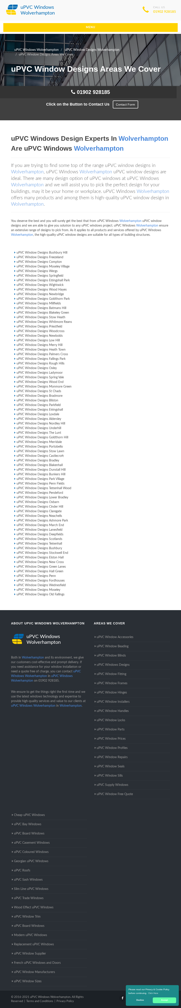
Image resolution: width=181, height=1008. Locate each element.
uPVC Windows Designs (113, 664)
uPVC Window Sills (110, 775)
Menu (90, 27)
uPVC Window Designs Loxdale (38, 414)
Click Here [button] (153, 993)
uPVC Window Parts (110, 729)
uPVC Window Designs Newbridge (40, 294)
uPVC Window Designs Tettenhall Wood (44, 488)
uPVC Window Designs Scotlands (39, 539)
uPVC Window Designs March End (40, 525)
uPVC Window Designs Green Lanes (41, 566)
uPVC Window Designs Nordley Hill (41, 423)
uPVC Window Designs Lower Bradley (42, 497)
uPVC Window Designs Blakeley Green (43, 312)
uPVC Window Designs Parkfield (39, 405)
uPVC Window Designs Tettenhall (39, 543)
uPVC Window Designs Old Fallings (40, 594)
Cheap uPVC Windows (29, 815)
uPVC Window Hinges (112, 692)
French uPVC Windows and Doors (37, 962)
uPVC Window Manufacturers (34, 972)
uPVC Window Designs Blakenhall (40, 465)
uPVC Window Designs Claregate (39, 511)
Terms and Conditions (39, 1001)
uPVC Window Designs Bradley (38, 460)
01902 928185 (164, 11)
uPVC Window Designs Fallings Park (41, 358)
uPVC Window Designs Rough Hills (40, 363)
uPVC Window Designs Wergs (37, 271)
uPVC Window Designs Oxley (37, 368)
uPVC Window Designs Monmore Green (44, 386)
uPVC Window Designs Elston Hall (40, 557)
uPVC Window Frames (112, 683)
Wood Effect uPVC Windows (33, 907)
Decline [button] (140, 1000)
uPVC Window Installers (113, 701)
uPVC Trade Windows (28, 898)
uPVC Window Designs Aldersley (39, 419)
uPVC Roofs (22, 870)
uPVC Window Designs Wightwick (40, 285)
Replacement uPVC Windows (34, 944)
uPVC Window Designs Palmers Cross (42, 354)
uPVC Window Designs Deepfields (40, 534)
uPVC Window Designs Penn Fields (40, 483)
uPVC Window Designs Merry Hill (39, 345)
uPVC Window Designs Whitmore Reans (44, 322)
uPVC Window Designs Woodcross (40, 331)
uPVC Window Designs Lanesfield (39, 529)
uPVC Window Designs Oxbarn (38, 502)
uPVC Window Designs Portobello (40, 446)
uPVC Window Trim (27, 916)
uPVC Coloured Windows (31, 852)
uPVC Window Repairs (112, 757)
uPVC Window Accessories (115, 637)
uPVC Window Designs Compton (39, 261)
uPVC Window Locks (111, 720)
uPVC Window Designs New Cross (40, 562)
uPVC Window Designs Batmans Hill (41, 308)
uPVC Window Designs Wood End (40, 382)
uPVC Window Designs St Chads (39, 391)
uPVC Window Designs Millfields (39, 303)
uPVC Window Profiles (112, 748)
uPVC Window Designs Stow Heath (41, 317)
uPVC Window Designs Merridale (39, 442)
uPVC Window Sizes (27, 981)
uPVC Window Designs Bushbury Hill (42, 252)
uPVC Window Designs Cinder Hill (40, 506)
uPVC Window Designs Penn (36, 576)
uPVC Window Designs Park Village (40, 479)
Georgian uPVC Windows (31, 861)
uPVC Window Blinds (111, 655)
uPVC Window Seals (110, 766)
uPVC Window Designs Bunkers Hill (41, 474)
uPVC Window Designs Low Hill (38, 340)
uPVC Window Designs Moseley (38, 589)
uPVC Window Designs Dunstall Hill (41, 469)
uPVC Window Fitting (111, 674)
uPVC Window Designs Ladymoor (40, 372)
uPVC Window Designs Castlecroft (40, 455)
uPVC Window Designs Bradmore (39, 395)
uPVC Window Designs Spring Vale (40, 377)
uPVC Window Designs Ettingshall (40, 409)
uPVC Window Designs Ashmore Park (42, 520)
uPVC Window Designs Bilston (37, 400)
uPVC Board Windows (29, 833)
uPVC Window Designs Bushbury (39, 548)
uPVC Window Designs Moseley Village (43, 266)
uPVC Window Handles (113, 711)
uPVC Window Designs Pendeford (40, 492)
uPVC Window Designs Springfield (40, 275)
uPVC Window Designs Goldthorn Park (43, 298)
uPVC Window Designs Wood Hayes (42, 289)
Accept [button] (164, 1000)
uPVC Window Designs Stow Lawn (40, 451)
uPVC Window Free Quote (115, 794)
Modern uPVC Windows (30, 935)
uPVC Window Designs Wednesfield (41, 585)
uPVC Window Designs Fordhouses (41, 580)
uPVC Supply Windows (112, 785)
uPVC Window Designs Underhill (39, 428)
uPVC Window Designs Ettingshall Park (43, 280)
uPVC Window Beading (112, 646)
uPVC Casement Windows (32, 842)
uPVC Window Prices (111, 738)
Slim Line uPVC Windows (31, 889)
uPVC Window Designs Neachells (39, 516)
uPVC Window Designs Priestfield (39, 326)
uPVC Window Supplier (30, 953)
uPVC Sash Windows (28, 879)
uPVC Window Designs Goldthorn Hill (42, 437)
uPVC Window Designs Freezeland (40, 257)
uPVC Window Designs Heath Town (41, 349)
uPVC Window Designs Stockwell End (42, 552)
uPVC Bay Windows (27, 824)
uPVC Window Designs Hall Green (40, 571)
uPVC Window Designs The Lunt (39, 432)
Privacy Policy (65, 1001)
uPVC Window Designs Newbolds (40, 335)
